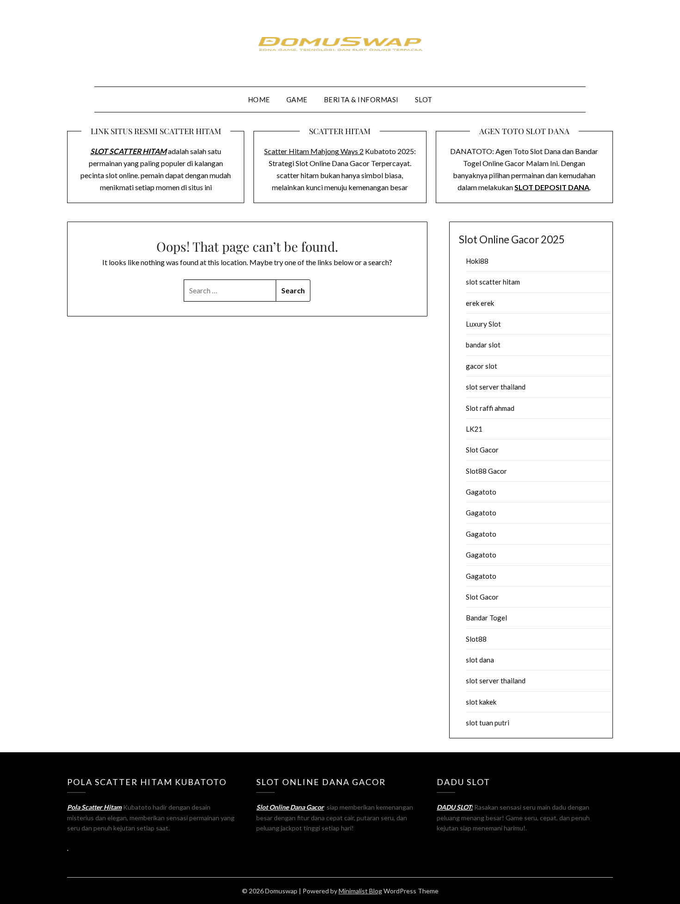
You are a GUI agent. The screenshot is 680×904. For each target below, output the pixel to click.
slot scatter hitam (493, 282)
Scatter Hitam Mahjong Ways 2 (314, 151)
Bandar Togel (486, 617)
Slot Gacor (482, 450)
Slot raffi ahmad (490, 408)
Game (297, 99)
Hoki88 (477, 261)
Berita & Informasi (361, 99)
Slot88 (476, 639)
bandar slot (483, 345)
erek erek (480, 303)
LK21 (474, 429)
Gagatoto (481, 492)
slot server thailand (495, 387)
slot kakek (481, 702)
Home (259, 99)
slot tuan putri (487, 722)
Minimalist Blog (360, 891)
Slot (424, 99)
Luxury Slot (483, 324)
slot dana (480, 660)
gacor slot (481, 366)
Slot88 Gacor (486, 471)
